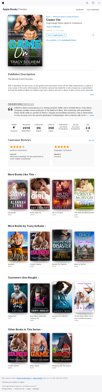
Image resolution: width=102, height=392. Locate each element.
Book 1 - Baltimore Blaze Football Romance (62, 17)
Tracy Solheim (53, 26)
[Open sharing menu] (93, 35)
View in (55, 35)
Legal (28, 389)
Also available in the (60, 40)
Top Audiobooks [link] (93, 10)
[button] (87, 3)
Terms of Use (19, 389)
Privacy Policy (7, 389)
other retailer (37, 378)
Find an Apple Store (24, 378)
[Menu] (99, 3)
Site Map (36, 389)
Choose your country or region (13, 382)
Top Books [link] (80, 10)
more (92, 95)
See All (91, 140)
